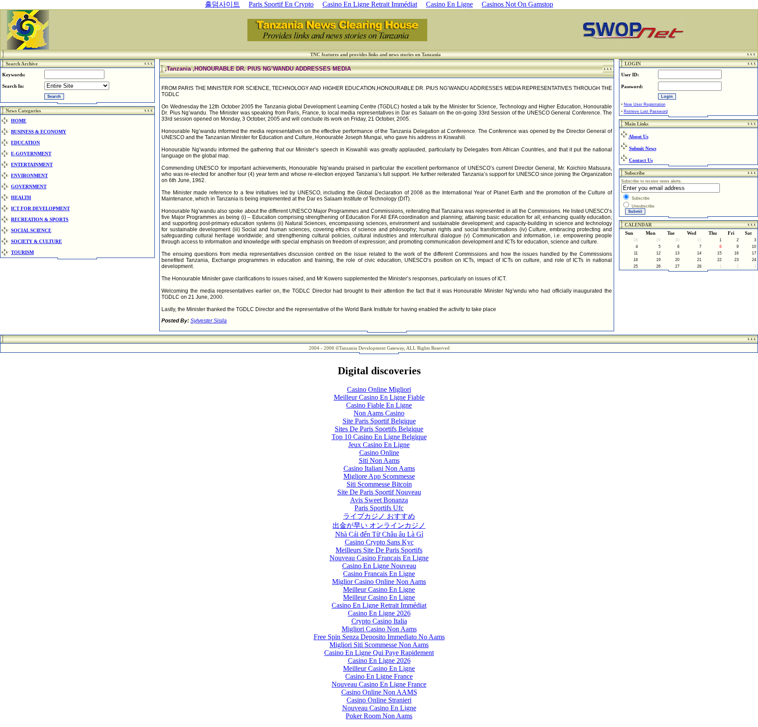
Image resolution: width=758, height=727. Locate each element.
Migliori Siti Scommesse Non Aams (379, 644)
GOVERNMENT (28, 186)
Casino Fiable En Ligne (379, 405)
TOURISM (22, 252)
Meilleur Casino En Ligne (379, 589)
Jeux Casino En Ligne (379, 444)
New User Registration (644, 104)
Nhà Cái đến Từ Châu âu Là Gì (379, 534)
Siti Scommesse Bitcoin (379, 484)
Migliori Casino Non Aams (379, 629)
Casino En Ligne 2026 (379, 613)
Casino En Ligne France (379, 676)
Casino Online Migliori (379, 389)
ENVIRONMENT (29, 175)
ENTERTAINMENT (32, 164)
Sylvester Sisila (208, 321)
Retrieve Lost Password (646, 111)
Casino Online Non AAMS (379, 692)
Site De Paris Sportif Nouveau (379, 492)
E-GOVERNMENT (31, 153)
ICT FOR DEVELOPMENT (40, 208)
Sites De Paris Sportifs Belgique (379, 429)
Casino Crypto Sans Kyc (379, 542)
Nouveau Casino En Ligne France (379, 684)
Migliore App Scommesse (379, 476)
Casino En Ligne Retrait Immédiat (379, 605)
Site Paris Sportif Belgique (379, 421)
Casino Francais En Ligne (379, 573)
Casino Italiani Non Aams (379, 468)
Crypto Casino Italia (379, 621)
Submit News (642, 148)
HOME (18, 120)
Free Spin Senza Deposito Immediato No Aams (379, 637)
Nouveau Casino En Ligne (379, 708)
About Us (638, 136)
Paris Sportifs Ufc (379, 508)
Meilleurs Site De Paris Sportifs (379, 550)
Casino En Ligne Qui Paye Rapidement (379, 652)
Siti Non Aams (379, 460)
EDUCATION (25, 142)
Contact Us (641, 160)
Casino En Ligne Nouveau (379, 565)
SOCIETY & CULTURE (36, 241)
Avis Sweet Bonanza (379, 500)
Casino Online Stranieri (379, 700)
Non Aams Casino (379, 413)
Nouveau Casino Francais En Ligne (379, 558)
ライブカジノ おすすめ (379, 516)
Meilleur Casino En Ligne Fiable (379, 397)
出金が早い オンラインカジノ (379, 525)
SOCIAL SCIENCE (31, 230)
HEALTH (21, 197)
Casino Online (379, 452)
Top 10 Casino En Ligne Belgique (379, 436)
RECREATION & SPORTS (39, 219)
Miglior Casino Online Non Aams (379, 581)
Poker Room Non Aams (379, 716)
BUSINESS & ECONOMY (38, 131)
